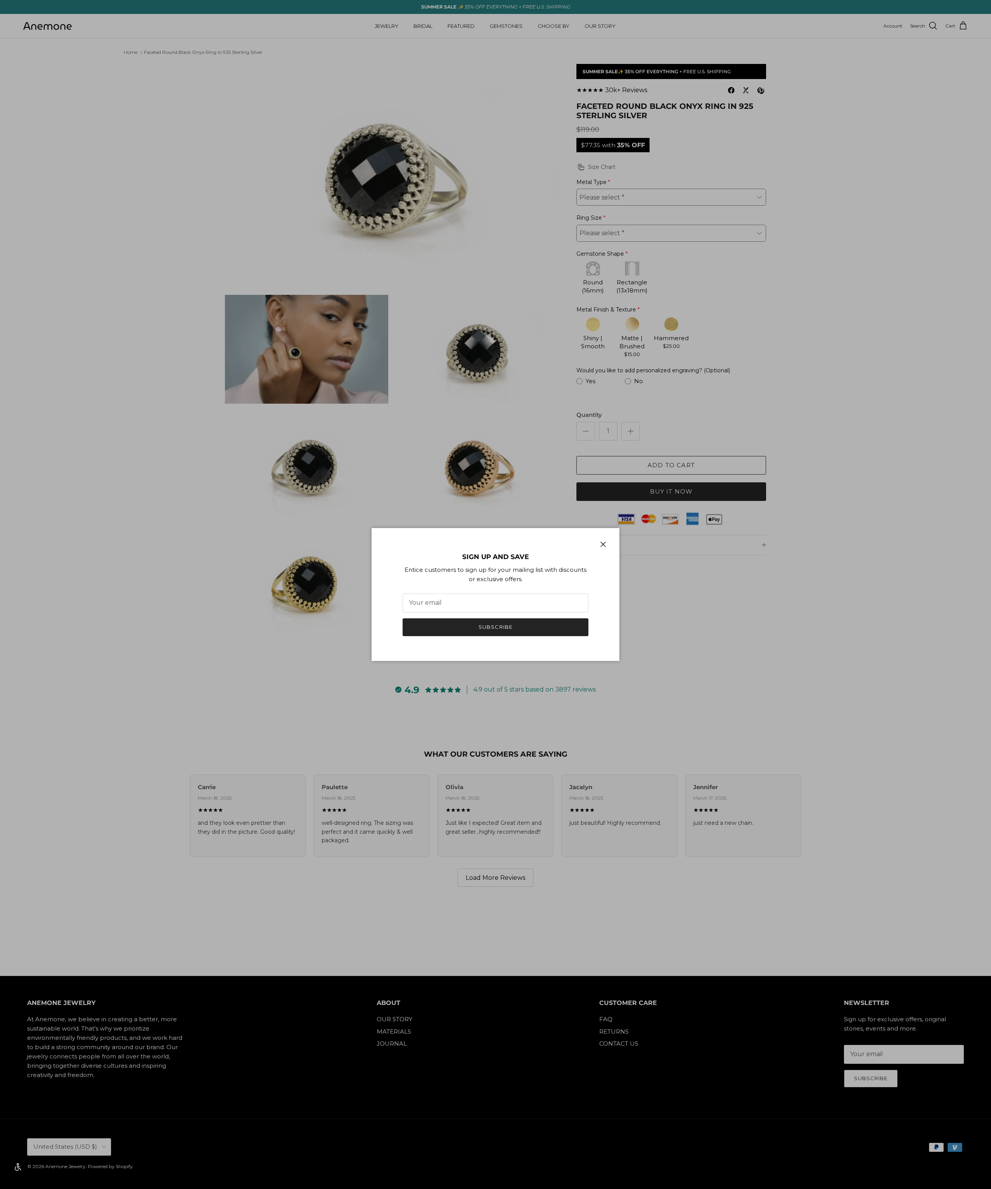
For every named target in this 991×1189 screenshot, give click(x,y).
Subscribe (495, 627)
